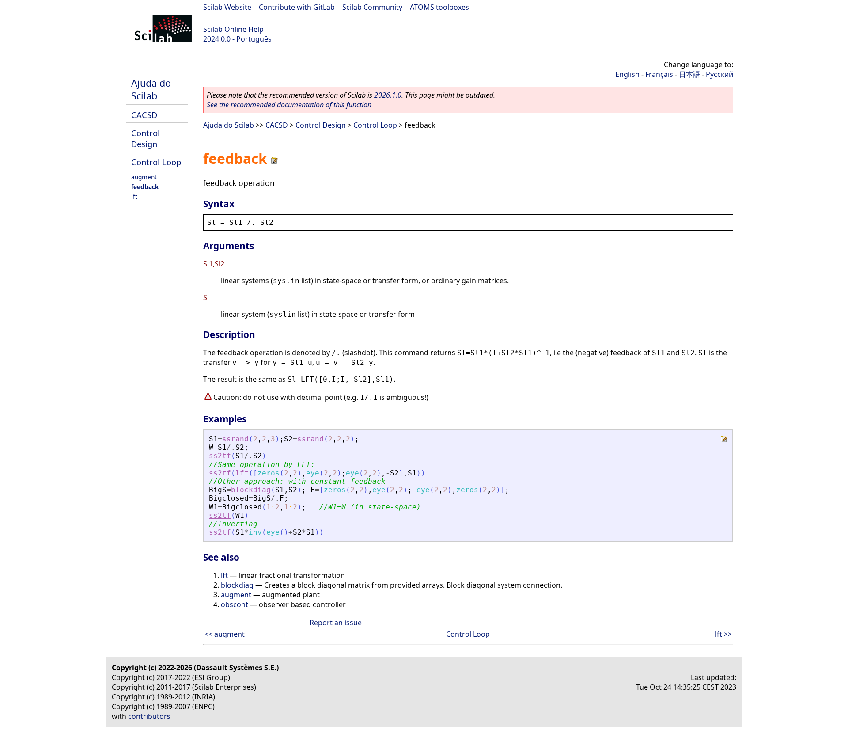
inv (255, 532)
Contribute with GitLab (297, 7)
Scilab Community (372, 7)
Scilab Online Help (233, 29)
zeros (268, 473)
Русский (719, 74)
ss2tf (220, 456)
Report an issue (336, 622)
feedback (145, 186)
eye (312, 473)
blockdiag (251, 490)
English (627, 74)
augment (144, 177)
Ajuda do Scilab (151, 89)
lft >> (723, 634)
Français (659, 74)
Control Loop (156, 161)
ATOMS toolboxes (439, 7)
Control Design (145, 138)
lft (134, 196)
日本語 (689, 74)
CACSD (144, 114)
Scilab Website (227, 7)
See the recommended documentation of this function (289, 105)
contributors (149, 716)
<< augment (224, 634)
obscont (234, 604)
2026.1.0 (387, 95)
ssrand (235, 439)
